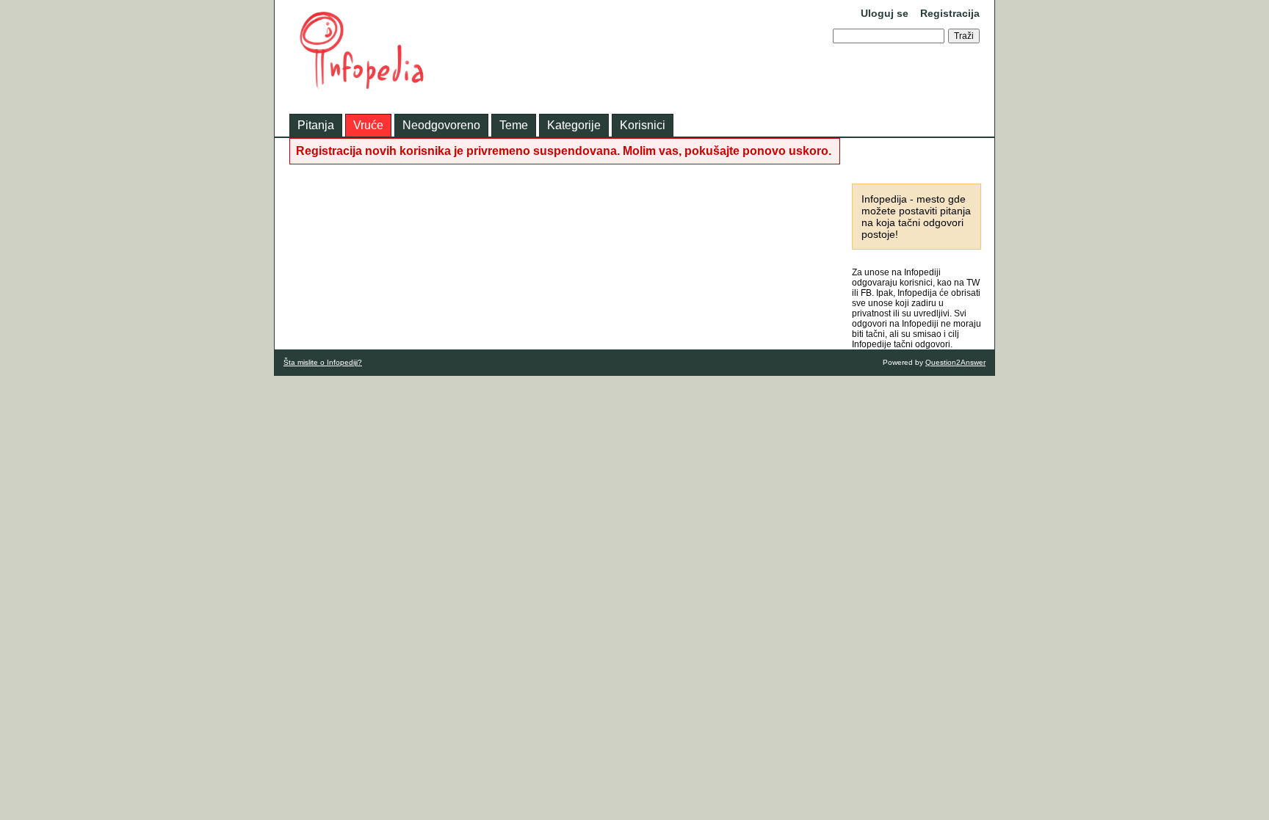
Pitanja (315, 125)
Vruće (368, 125)
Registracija (950, 13)
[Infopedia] (362, 85)
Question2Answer (955, 362)
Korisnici (642, 125)
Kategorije (574, 125)
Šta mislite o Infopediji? (322, 362)
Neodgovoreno (441, 125)
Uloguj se (884, 13)
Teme (513, 125)
